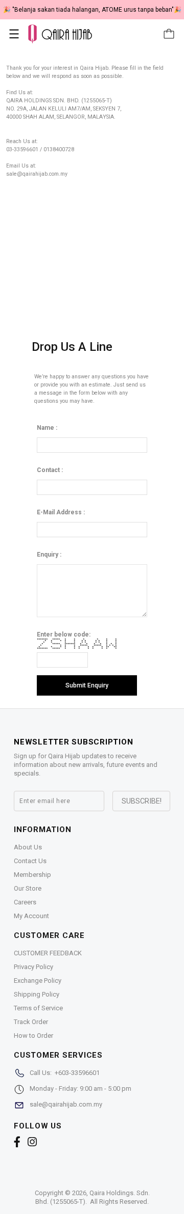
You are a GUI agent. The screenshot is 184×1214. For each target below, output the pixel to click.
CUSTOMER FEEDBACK (48, 953)
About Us (28, 847)
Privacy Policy (33, 967)
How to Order (33, 1035)
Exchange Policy (37, 980)
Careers (25, 902)
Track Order (31, 1022)
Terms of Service (38, 1008)
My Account (31, 916)
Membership (32, 874)
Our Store (27, 888)
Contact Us (30, 861)
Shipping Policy (36, 994)
